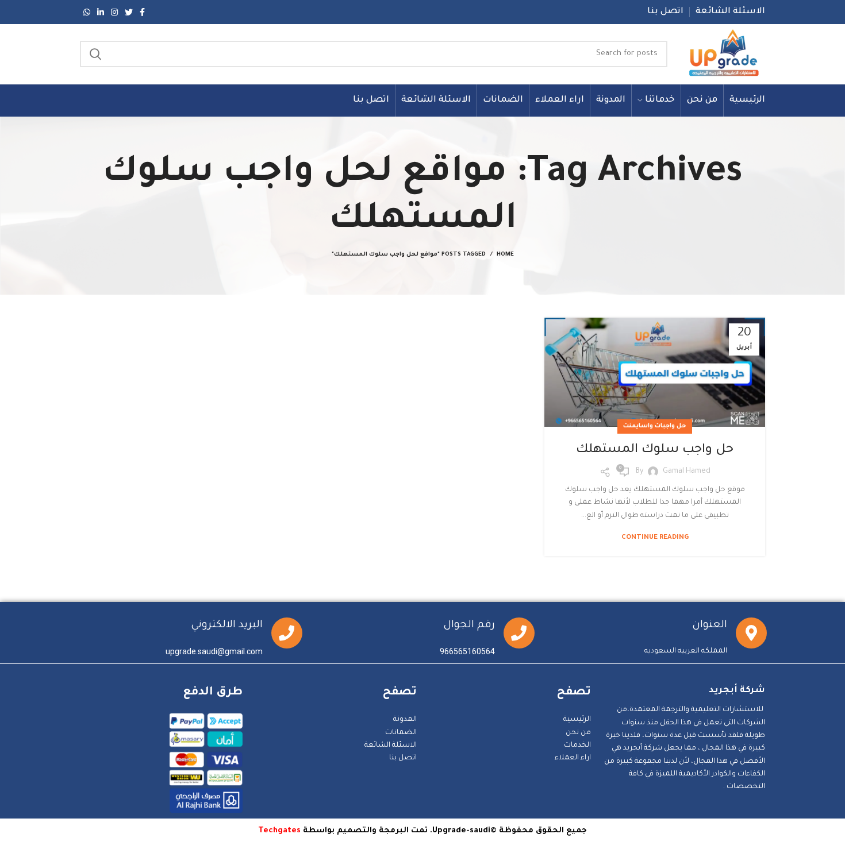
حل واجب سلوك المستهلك (654, 450)
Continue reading (655, 538)
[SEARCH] (95, 54)
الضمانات (401, 733)
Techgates (279, 831)
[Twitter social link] (128, 12)
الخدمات (577, 746)
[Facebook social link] (142, 12)
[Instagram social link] (114, 12)
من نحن (578, 733)
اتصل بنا (403, 758)
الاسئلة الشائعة (390, 746)
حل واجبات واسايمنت (654, 426)
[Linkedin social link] (100, 12)
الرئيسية (577, 720)
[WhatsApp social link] (87, 12)
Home (505, 255)
